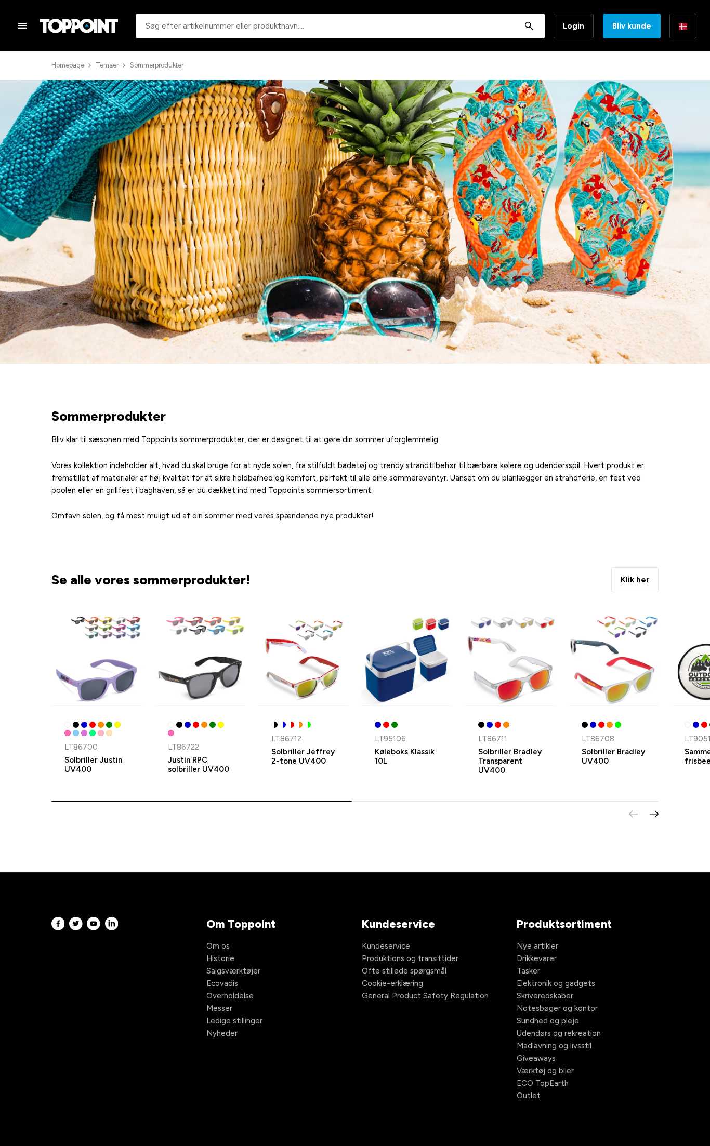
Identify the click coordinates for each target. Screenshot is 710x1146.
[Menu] (22, 25)
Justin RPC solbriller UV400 (198, 764)
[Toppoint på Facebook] (58, 923)
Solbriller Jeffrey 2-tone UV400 (303, 756)
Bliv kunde (631, 26)
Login (573, 26)
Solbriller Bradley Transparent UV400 (510, 761)
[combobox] (340, 26)
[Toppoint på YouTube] (93, 923)
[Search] (529, 26)
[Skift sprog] (682, 26)
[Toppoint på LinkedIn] (112, 923)
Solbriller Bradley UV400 (613, 756)
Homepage (67, 65)
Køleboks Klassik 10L (405, 756)
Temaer (107, 65)
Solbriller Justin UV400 (93, 764)
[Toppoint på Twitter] (76, 923)
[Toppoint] (79, 26)
